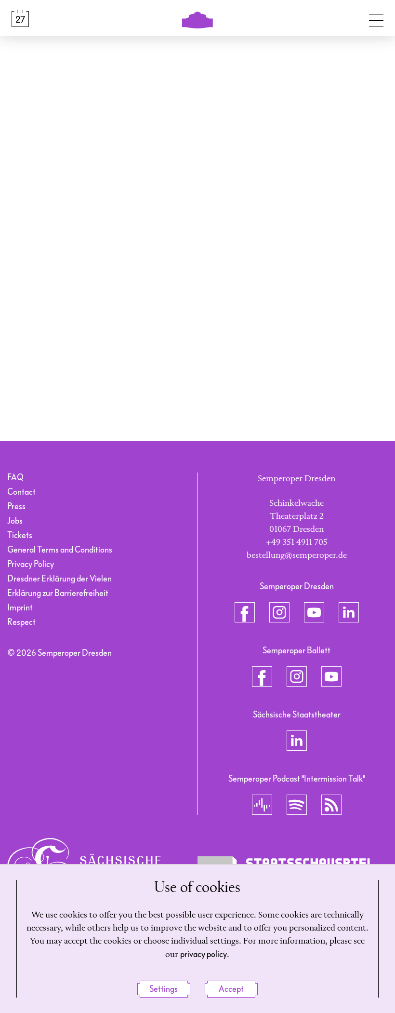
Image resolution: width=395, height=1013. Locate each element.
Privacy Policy (30, 564)
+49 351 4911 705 (297, 542)
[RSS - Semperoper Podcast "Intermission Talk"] (331, 805)
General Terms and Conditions (59, 549)
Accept (231, 989)
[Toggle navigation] (376, 18)
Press (16, 506)
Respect (21, 622)
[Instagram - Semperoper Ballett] (297, 676)
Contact (21, 492)
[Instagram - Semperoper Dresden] (279, 612)
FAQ (15, 477)
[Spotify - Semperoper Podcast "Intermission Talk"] (297, 805)
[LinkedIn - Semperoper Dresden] (349, 612)
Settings (163, 989)
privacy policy (203, 954)
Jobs (15, 521)
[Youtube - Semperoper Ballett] (331, 676)
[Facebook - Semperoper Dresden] (245, 612)
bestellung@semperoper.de (297, 555)
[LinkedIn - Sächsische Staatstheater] (297, 740)
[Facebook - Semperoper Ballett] (262, 676)
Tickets (19, 535)
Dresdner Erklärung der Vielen (59, 578)
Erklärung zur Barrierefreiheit (57, 593)
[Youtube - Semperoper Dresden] (314, 612)
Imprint (20, 607)
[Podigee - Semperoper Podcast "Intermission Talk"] (262, 805)
